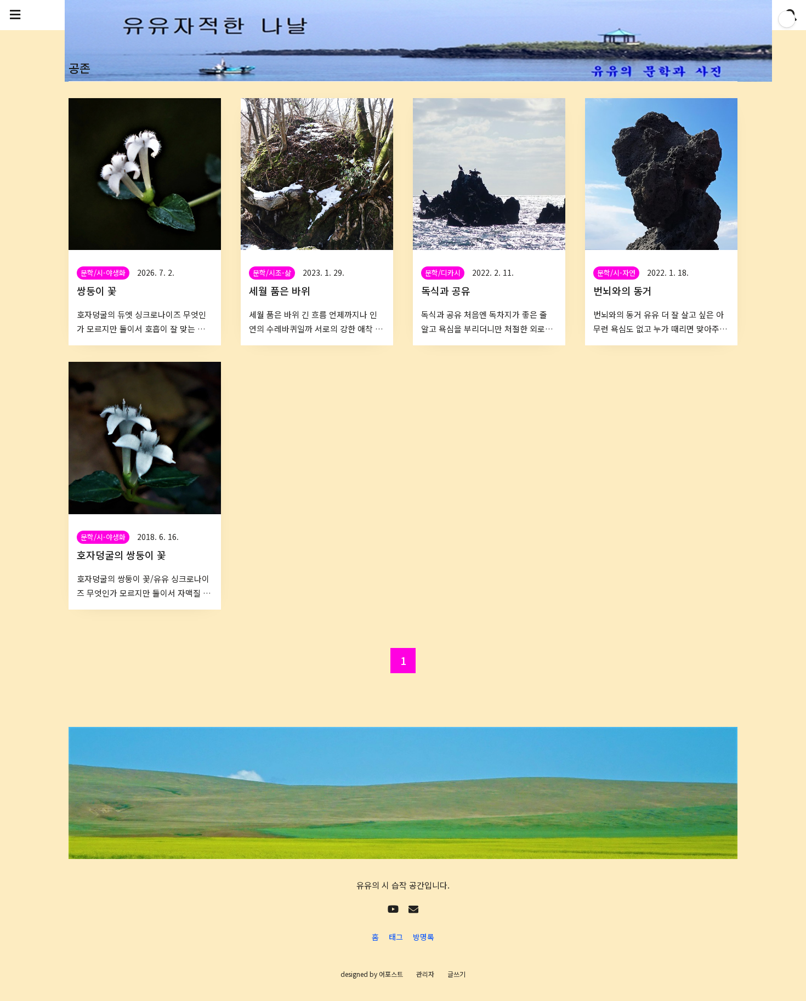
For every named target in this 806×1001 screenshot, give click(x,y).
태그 (396, 936)
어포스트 (391, 974)
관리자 (425, 974)
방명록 (423, 936)
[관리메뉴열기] (787, 19)
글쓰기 (456, 974)
